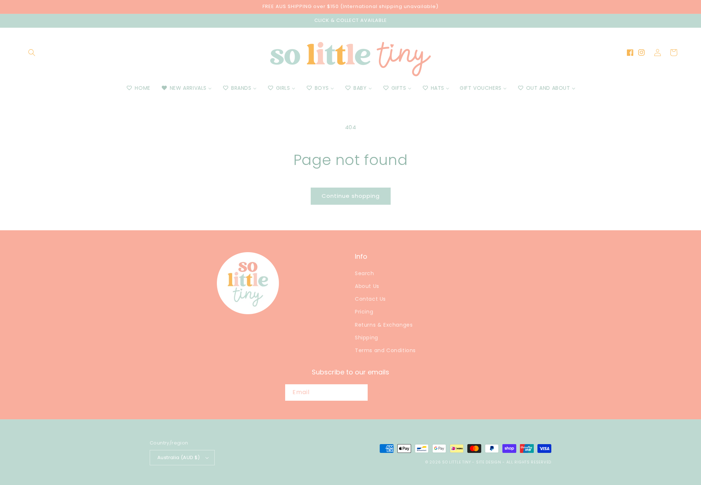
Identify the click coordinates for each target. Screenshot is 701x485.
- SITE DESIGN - (489, 462)
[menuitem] (137, 88)
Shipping (366, 337)
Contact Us (370, 299)
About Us (367, 286)
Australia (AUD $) (178, 457)
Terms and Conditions (385, 350)
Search (364, 273)
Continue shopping (351, 196)
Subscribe (394, 392)
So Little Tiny (456, 462)
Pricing (364, 311)
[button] (32, 53)
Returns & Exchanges (384, 324)
